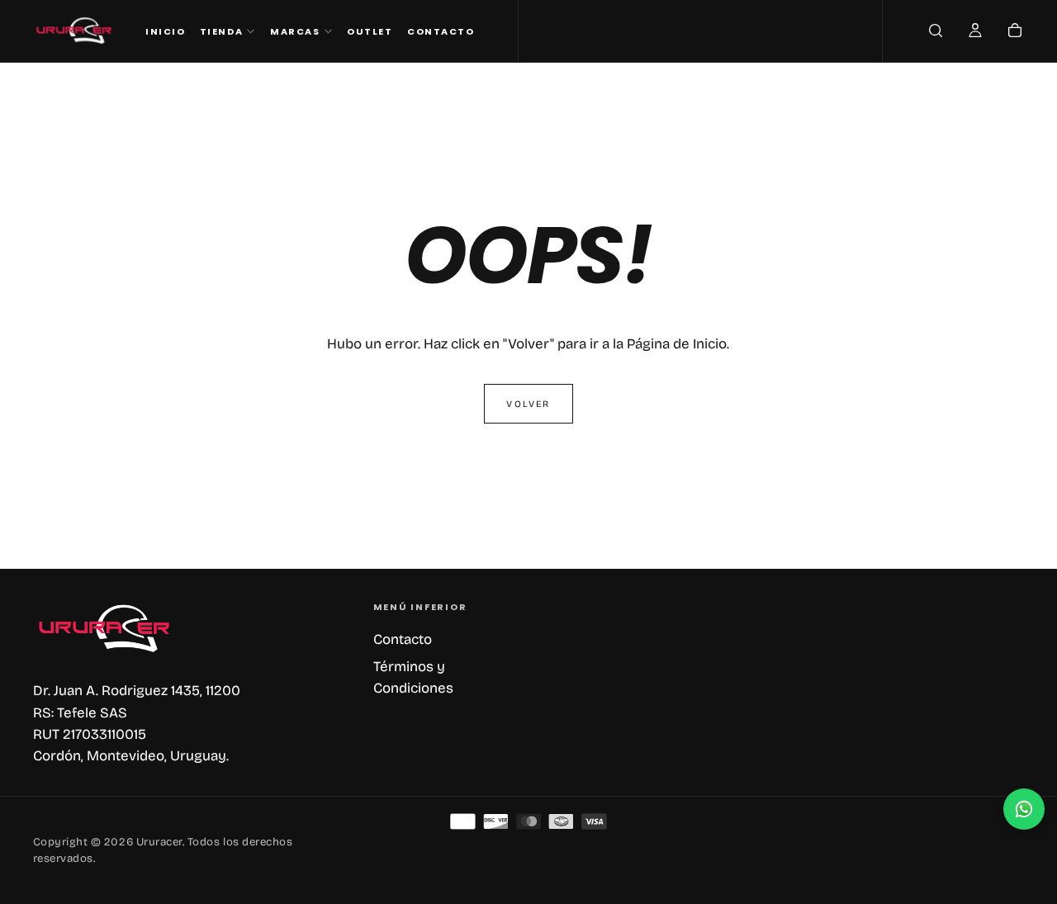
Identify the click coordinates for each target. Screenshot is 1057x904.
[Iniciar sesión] (975, 32)
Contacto (440, 31)
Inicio (165, 31)
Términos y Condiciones (413, 677)
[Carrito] (1015, 32)
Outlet (369, 31)
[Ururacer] (105, 628)
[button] (936, 32)
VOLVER (528, 404)
